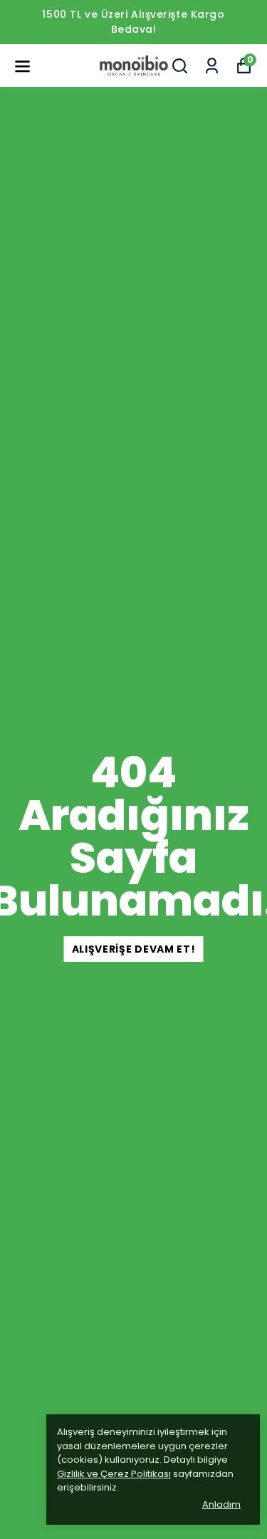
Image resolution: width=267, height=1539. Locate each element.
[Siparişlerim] (212, 66)
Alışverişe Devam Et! (134, 949)
